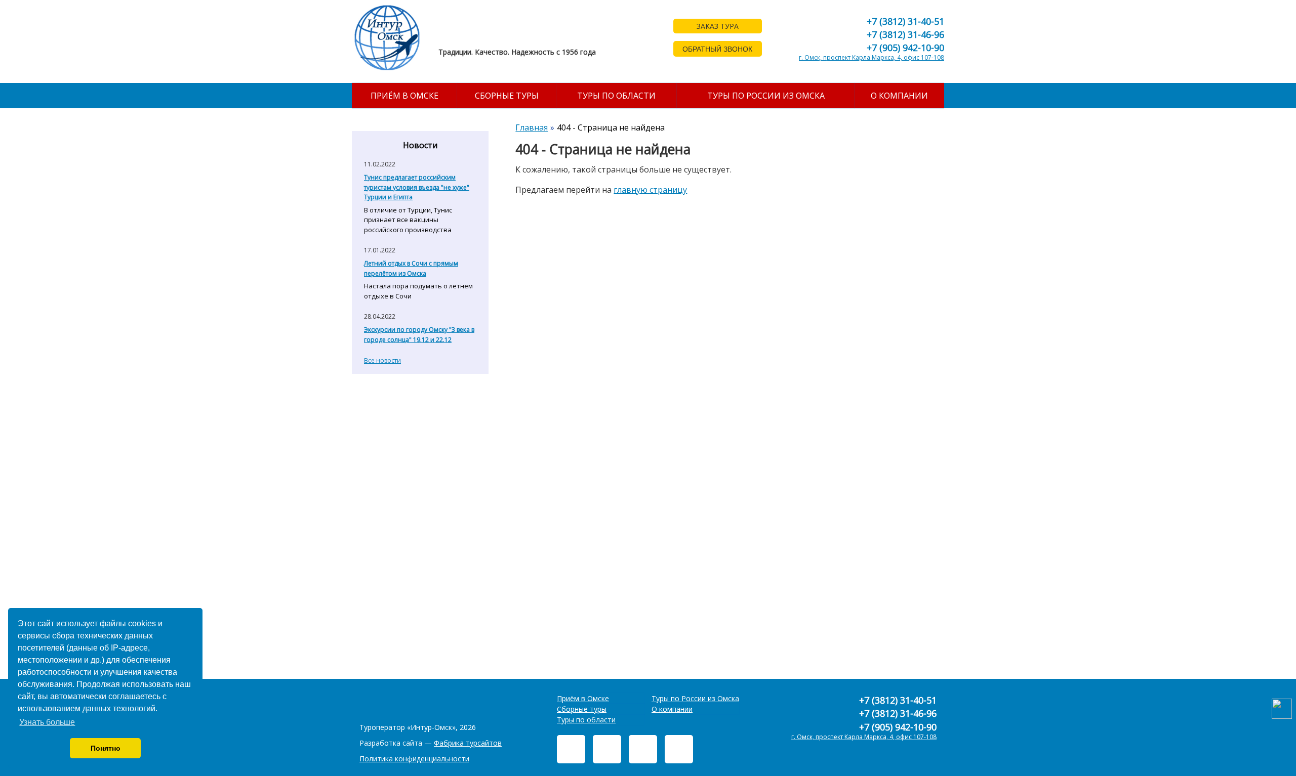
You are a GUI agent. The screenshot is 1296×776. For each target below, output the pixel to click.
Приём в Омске (404, 95)
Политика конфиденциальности (414, 758)
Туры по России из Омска (766, 95)
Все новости (382, 360)
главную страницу (650, 189)
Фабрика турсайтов (468, 743)
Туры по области (616, 95)
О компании (899, 95)
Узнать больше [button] (47, 722)
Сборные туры (507, 95)
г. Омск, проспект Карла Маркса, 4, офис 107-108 (871, 57)
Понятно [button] (105, 748)
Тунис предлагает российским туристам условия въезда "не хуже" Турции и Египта (416, 187)
